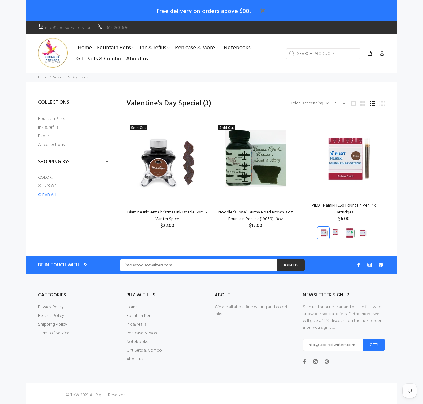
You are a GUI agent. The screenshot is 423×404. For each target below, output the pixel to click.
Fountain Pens (51, 118)
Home (43, 77)
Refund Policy (51, 315)
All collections (51, 144)
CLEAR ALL (47, 195)
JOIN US (291, 265)
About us (134, 359)
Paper (43, 136)
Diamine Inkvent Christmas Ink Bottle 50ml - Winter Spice (167, 216)
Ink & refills (48, 127)
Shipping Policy (52, 324)
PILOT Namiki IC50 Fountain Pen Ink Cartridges (344, 209)
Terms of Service (53, 333)
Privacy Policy (51, 307)
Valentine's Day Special (71, 77)
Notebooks (137, 341)
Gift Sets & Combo (144, 350)
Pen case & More (142, 333)
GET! (373, 345)
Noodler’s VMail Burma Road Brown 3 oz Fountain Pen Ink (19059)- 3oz (255, 216)
